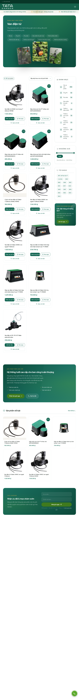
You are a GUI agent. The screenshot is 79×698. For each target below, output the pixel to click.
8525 (59, 192)
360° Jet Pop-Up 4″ (63, 175)
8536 (64, 192)
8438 (59, 189)
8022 (66, 179)
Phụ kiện (26, 36)
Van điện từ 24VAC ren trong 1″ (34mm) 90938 (14, 110)
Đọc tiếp (10, 345)
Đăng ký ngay (55, 504)
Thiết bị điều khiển (53, 36)
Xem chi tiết (16, 123)
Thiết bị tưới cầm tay (14, 39)
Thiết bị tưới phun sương (60, 39)
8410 (70, 182)
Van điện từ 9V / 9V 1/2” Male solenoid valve (13, 336)
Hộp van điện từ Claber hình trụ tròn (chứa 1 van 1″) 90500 (39, 291)
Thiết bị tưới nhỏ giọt (28, 39)
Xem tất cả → (72, 410)
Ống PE (18, 36)
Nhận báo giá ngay (14, 396)
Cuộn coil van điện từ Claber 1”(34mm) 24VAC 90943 (13, 200)
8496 (70, 189)
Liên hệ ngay (61, 221)
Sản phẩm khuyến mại (38, 36)
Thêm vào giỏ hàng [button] (10, 118)
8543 (59, 196)
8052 (59, 182)
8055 (64, 182)
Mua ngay (21, 118)
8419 (64, 186)
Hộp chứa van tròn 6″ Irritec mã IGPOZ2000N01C (14, 155)
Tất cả (10, 36)
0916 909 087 (6, 1)
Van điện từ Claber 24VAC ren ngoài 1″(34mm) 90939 (39, 200)
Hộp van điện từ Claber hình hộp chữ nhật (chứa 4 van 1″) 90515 (14, 291)
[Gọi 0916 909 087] (74, 693)
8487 (64, 189)
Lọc (59, 156)
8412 (59, 186)
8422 (70, 186)
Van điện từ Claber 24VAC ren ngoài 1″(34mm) (13, 246)
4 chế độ (60, 179)
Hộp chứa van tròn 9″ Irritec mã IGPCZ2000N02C (39, 110)
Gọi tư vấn (33, 396)
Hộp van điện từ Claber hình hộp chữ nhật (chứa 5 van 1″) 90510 (39, 246)
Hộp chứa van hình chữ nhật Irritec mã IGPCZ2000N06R (40, 155)
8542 (70, 192)
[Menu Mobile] (75, 7)
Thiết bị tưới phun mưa (44, 39)
